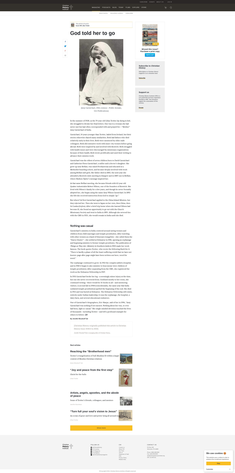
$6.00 (155, 44)
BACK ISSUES (103, 13)
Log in (169, 2)
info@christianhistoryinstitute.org (156, 455)
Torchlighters (96, 453)
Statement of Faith (124, 454)
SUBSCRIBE (129, 13)
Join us (121, 452)
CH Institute (96, 449)
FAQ (120, 456)
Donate (152, 2)
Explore (135, 7)
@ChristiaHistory (97, 447)
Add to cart (150, 55)
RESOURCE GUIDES (117, 13)
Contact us (122, 447)
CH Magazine (96, 451)
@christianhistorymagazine (100, 454)
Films (128, 7)
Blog (114, 7)
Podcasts (106, 7)
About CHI (160, 2)
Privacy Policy (123, 457)
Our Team (121, 451)
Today (121, 7)
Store (144, 7)
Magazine (96, 7)
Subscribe (144, 2)
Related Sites (122, 459)
